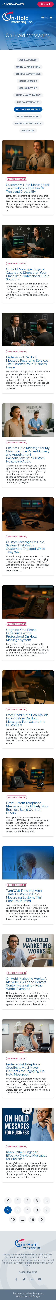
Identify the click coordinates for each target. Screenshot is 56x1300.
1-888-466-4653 (14, 4)
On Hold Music (28, 80)
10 (13, 1219)
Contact (45, 4)
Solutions (28, 130)
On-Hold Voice (28, 88)
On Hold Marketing (28, 66)
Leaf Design (34, 1296)
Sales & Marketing (28, 116)
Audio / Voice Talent (28, 95)
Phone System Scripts (28, 123)
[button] (44, 17)
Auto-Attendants (28, 102)
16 (32, 1219)
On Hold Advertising (28, 73)
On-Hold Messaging (28, 109)
